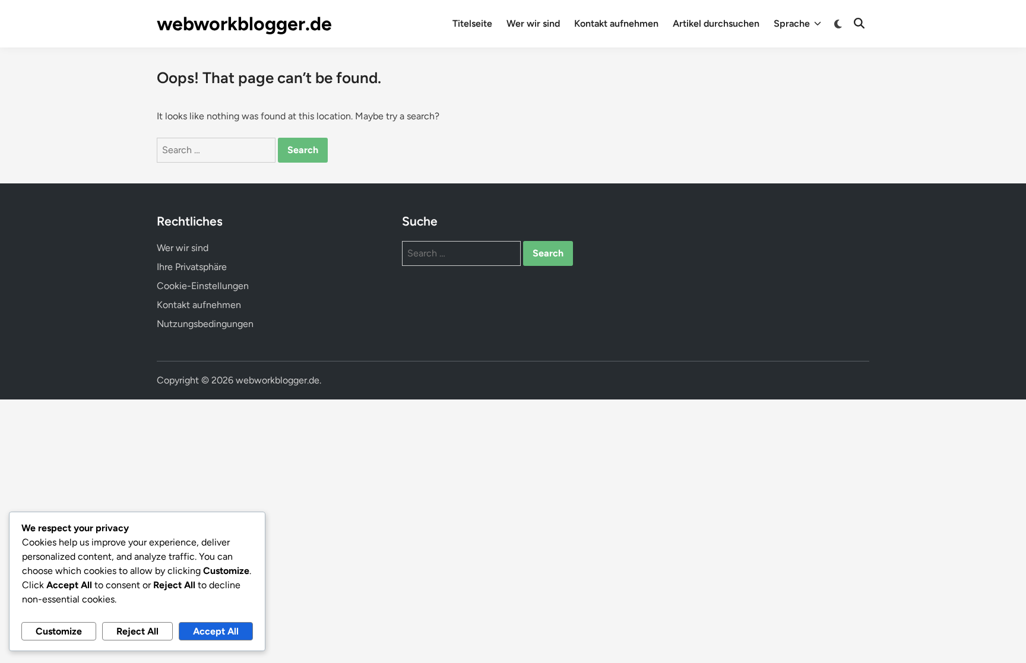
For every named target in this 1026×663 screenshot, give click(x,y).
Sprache (792, 23)
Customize (59, 631)
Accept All (216, 631)
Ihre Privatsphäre (192, 266)
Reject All (137, 631)
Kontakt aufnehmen (616, 23)
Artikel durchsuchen (716, 23)
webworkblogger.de (244, 23)
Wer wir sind (533, 23)
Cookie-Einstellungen (203, 285)
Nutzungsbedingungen (205, 323)
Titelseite (472, 23)
